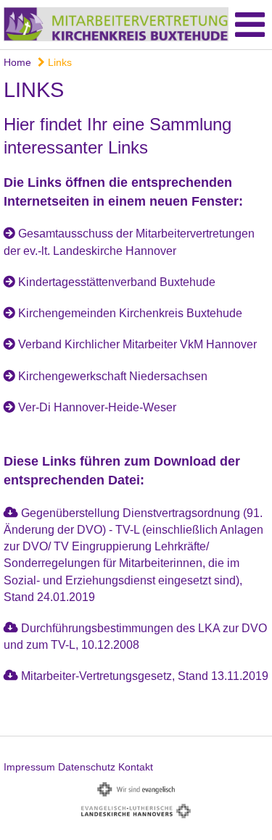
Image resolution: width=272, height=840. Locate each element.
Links (58, 62)
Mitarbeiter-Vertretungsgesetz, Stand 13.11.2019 (144, 676)
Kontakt (135, 767)
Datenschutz (86, 767)
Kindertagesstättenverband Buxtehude (116, 282)
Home (17, 62)
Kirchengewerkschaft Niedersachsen (112, 376)
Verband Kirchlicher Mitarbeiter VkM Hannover (137, 344)
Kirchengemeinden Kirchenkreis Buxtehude (130, 313)
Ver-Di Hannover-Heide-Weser (97, 407)
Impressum (29, 767)
